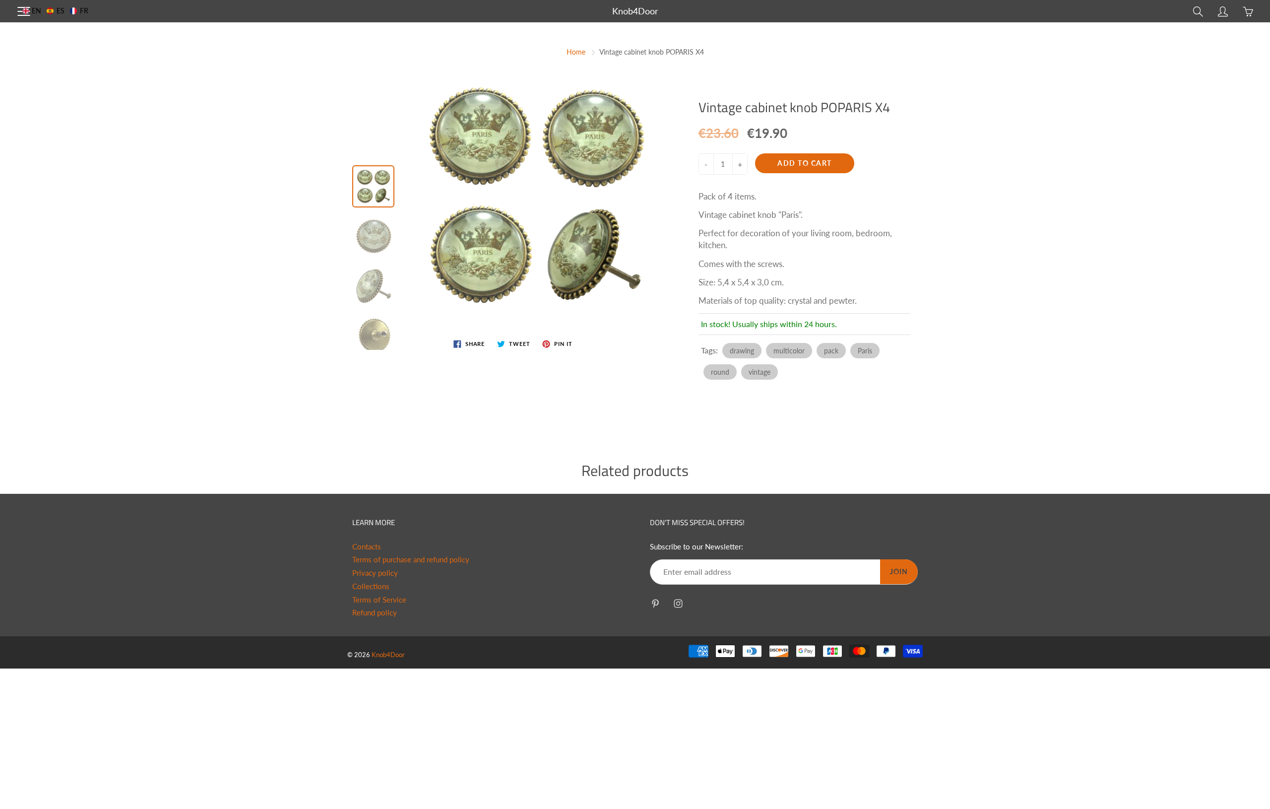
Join (899, 571)
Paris (865, 350)
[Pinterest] (655, 603)
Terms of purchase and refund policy (410, 559)
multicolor (789, 350)
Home (576, 52)
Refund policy (374, 612)
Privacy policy (375, 573)
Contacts (366, 546)
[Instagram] (678, 603)
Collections (370, 586)
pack (831, 350)
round (720, 372)
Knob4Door (635, 10)
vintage (759, 372)
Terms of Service (379, 600)
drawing (742, 350)
